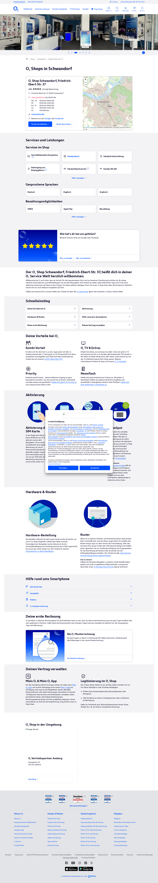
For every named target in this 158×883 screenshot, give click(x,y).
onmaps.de (93, 127)
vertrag (19, 830)
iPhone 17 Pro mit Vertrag (91, 830)
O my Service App (118, 465)
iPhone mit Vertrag (54, 826)
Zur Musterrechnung (75, 658)
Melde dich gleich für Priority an (64, 382)
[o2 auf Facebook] (66, 863)
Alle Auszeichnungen (78, 806)
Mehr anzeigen (78, 178)
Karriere (130, 855)
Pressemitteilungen (120, 845)
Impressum (19, 855)
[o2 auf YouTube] (73, 863)
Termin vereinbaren (39, 124)
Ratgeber (117, 818)
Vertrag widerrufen (70, 857)
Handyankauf (73, 156)
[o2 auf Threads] (91, 863)
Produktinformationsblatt (85, 855)
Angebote (86, 818)
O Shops (115, 2)
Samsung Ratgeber (120, 841)
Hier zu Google (66, 258)
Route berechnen (64, 124)
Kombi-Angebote (59, 9)
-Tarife (19, 845)
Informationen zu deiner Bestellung (39, 551)
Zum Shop (32, 779)
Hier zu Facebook (83, 258)
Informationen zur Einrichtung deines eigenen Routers (105, 554)
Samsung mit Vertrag (57, 830)
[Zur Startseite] (27, 59)
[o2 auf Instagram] (79, 863)
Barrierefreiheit (117, 855)
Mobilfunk (28, 9)
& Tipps (121, 826)
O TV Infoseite (120, 361)
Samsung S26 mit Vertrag (92, 822)
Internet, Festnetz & (23, 838)
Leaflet (86, 127)
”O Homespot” (120, 458)
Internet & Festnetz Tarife (23, 834)
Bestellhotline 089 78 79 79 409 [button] (133, 2)
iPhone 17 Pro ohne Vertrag (90, 845)
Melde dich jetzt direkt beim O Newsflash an (105, 383)
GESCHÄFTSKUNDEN (35, 2)
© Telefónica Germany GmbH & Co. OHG (74, 876)
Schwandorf (41, 59)
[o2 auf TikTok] (85, 863)
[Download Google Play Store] (86, 869)
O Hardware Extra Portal (103, 567)
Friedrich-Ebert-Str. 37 (55, 59)
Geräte (85, 9)
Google (48, 118)
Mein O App (65, 687)
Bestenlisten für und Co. (125, 822)
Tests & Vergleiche (120, 830)
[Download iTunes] (71, 869)
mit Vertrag (54, 818)
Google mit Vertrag (56, 822)
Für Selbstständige (120, 834)
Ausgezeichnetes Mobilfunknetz (25, 822)
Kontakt (8, 855)
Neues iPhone (52, 841)
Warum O (17, 818)
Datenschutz (103, 855)
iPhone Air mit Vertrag (88, 841)
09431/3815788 (37, 114)
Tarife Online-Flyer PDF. (53, 359)
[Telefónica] (92, 876)
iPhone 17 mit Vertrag (88, 838)
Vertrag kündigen (88, 857)
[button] (28, 9)
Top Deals (98, 9)
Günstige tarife (21, 826)
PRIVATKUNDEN (19, 2)
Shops (33, 59)
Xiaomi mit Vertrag (56, 834)
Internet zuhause (42, 9)
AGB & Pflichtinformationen (37, 855)
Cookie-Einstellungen (145, 855)
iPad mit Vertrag (53, 845)
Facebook (59, 118)
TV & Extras (75, 9)
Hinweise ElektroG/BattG (61, 855)
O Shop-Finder (82, 291)
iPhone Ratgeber (120, 838)
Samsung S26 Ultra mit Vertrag (94, 826)
